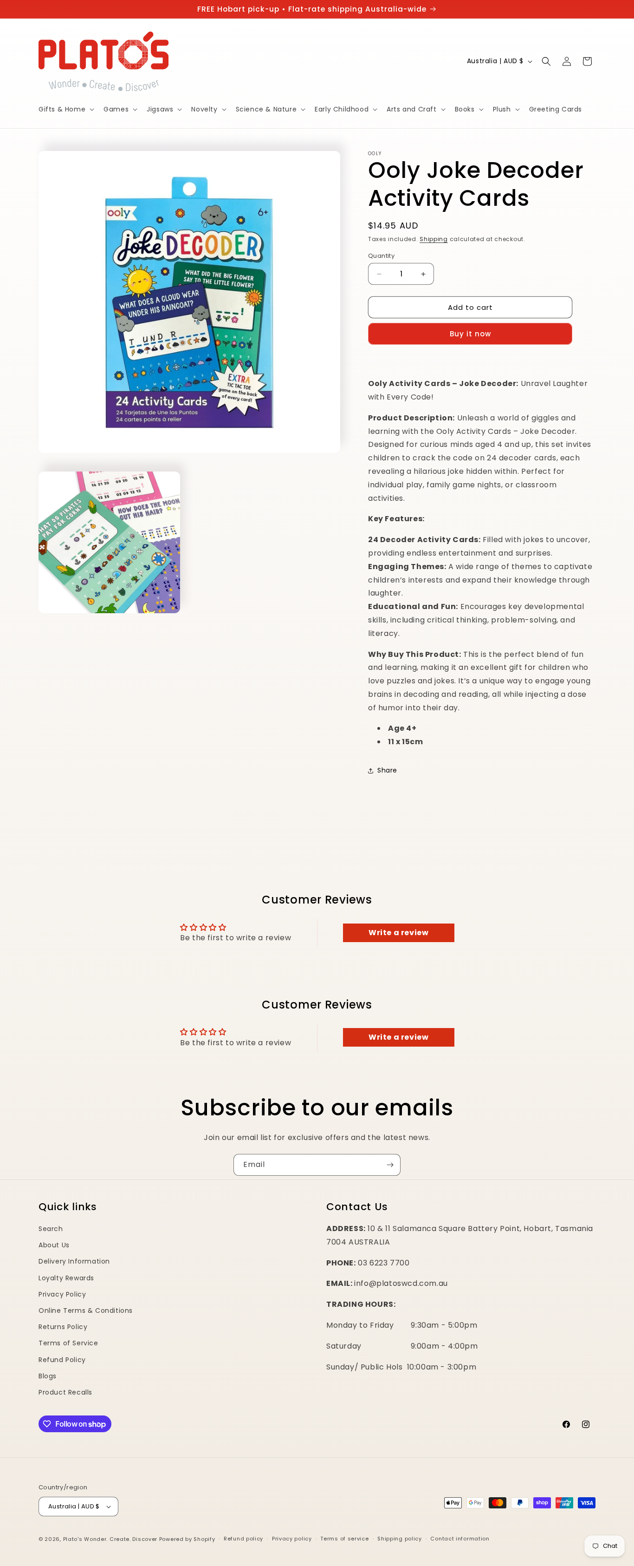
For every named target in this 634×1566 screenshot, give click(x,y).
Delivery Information (74, 1261)
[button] (65, 109)
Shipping (434, 239)
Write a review (398, 932)
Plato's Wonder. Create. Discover (110, 1539)
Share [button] (387, 770)
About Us (54, 1245)
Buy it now (470, 334)
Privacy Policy (62, 1294)
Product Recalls (65, 1392)
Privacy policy (292, 1538)
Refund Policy (62, 1359)
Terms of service (344, 1538)
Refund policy (243, 1538)
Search (51, 1228)
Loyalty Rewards (66, 1278)
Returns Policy (63, 1326)
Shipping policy (399, 1538)
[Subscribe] (390, 1165)
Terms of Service (68, 1343)
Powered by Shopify (187, 1539)
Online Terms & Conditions (86, 1310)
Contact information (459, 1538)
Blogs (48, 1376)
